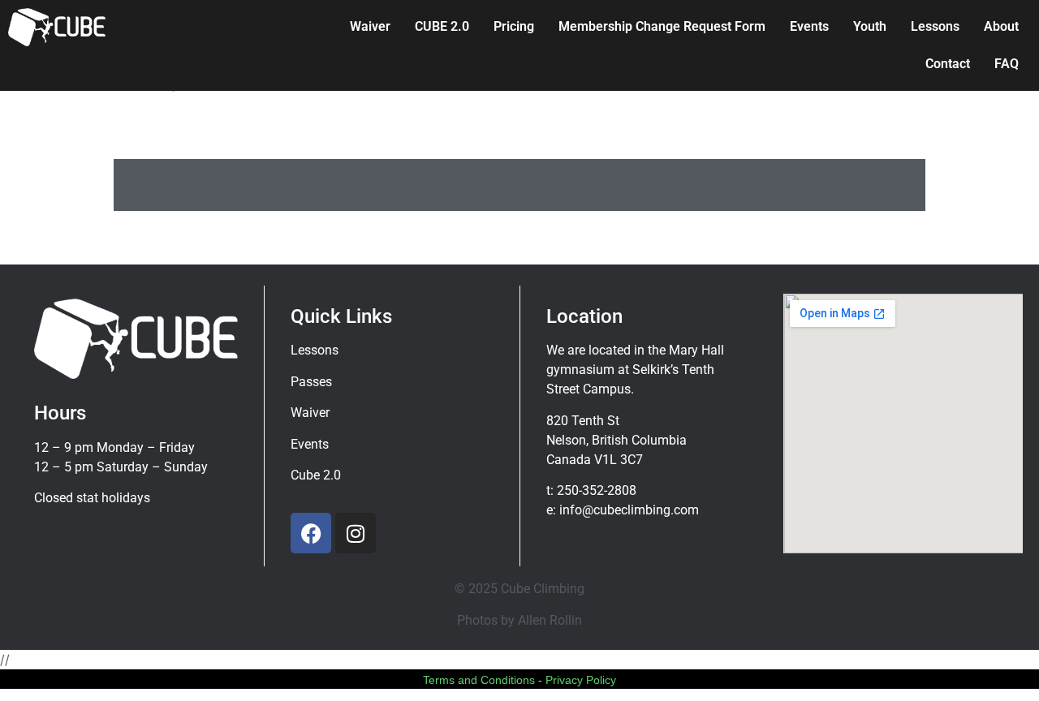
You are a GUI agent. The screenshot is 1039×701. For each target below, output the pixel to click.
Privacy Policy (580, 679)
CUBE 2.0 (442, 26)
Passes (311, 381)
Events (809, 26)
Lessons (935, 26)
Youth (869, 26)
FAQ (1006, 63)
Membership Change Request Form (661, 26)
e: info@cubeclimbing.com (622, 510)
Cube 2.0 (316, 475)
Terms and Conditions (479, 679)
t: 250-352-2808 (591, 490)
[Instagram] (355, 533)
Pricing (514, 26)
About (1001, 26)
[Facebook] (311, 533)
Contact (947, 63)
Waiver (370, 26)
